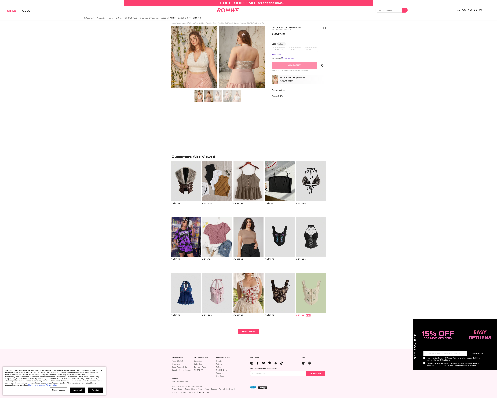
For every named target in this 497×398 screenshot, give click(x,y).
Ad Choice (192, 392)
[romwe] (227, 9)
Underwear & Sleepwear (149, 18)
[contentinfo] (175, 203)
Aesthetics (101, 18)
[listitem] (186, 188)
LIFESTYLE (197, 18)
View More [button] (248, 331)
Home (173, 23)
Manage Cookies (211, 389)
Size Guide (220, 376)
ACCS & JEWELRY (168, 18)
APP (303, 358)
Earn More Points (200, 367)
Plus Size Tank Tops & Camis (228, 23)
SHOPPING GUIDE (223, 358)
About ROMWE (177, 361)
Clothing (119, 18)
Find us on (254, 358)
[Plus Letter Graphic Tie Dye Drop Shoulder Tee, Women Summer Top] (186, 237)
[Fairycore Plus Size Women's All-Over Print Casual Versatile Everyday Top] (280, 293)
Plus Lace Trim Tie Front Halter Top (286, 27)
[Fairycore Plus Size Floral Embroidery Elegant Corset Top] (311, 293)
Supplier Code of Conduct (181, 370)
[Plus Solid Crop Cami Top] (280, 181)
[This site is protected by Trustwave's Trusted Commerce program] (253, 387)
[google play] (309, 363)
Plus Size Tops (211, 23)
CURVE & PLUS (131, 18)
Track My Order (221, 370)
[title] (248, 156)
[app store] (303, 363)
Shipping (219, 361)
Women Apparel (182, 23)
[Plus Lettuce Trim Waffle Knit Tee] (217, 237)
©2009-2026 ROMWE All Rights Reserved (187, 387)
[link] (248, 3)
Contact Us (198, 361)
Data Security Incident (180, 382)
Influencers (176, 364)
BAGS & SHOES (184, 18)
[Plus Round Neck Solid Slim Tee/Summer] (248, 237)
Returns (219, 364)
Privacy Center (177, 389)
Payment (219, 373)
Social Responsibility (179, 367)
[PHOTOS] (218, 57)
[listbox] (458, 9)
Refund (218, 367)
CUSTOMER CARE (201, 358)
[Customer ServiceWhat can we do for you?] (475, 9)
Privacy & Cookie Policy (193, 389)
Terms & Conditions (226, 389)
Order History (198, 364)
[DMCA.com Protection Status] (262, 387)
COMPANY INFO (178, 358)
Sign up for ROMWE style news (263, 369)
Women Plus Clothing (196, 23)
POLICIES (175, 378)
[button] (322, 65)
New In (110, 18)
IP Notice (175, 392)
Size (277, 44)
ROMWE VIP (198, 370)
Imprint (183, 392)
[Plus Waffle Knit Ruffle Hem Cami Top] (248, 181)
